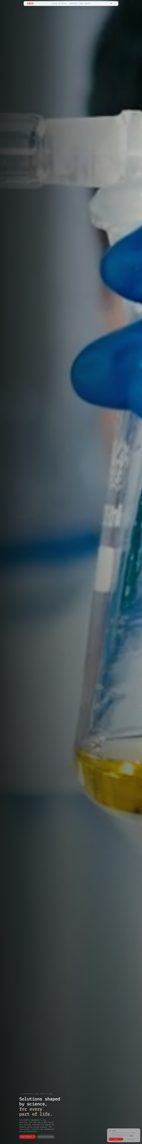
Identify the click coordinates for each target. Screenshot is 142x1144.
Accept (116, 1139)
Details (131, 1135)
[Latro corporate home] (30, 3)
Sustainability (73, 3)
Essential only (131, 1139)
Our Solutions (62, 3)
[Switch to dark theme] (116, 3)
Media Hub (87, 3)
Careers (81, 3)
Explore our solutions (26, 1136)
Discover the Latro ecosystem (45, 1136)
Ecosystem (54, 3)
